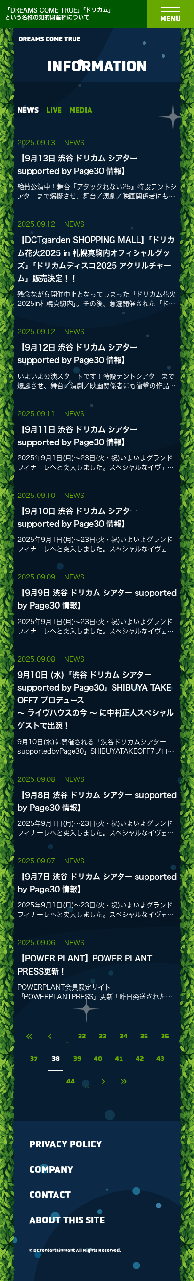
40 (98, 1059)
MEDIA (80, 110)
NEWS (28, 110)
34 (124, 1036)
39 (77, 1059)
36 (165, 1036)
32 (82, 1036)
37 (34, 1059)
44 (70, 1081)
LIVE (54, 110)
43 (160, 1059)
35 (144, 1036)
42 (140, 1059)
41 (119, 1059)
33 (102, 1036)
